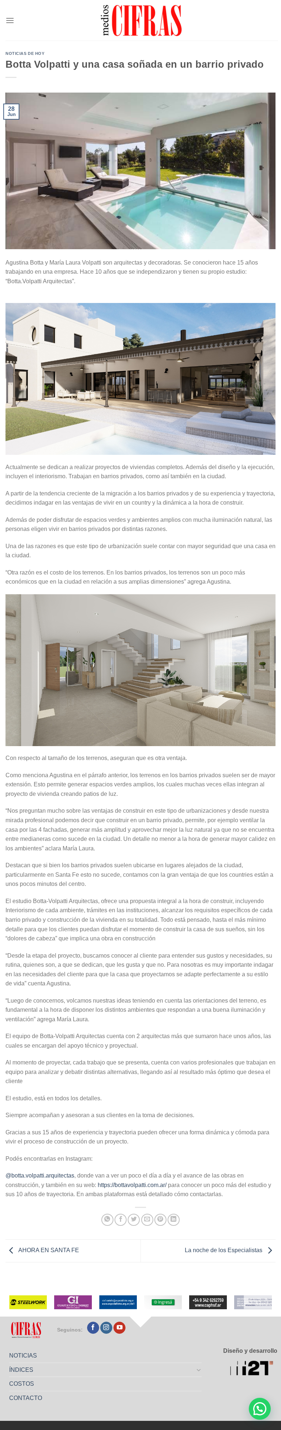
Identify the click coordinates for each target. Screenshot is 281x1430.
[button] (260, 1409)
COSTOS (21, 1384)
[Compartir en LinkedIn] (174, 1220)
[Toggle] (199, 1369)
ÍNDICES (21, 1370)
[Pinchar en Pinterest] (160, 1220)
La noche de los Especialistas (224, 1250)
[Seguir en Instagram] (106, 1328)
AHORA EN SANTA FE (48, 1250)
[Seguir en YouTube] (119, 1328)
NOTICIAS (23, 1355)
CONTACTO (25, 1398)
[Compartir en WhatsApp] (107, 1220)
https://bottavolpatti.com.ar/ (131, 1185)
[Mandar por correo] (147, 1220)
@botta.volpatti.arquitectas (39, 1175)
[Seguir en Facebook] (93, 1328)
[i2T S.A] (253, 1369)
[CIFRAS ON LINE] (142, 20)
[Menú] (9, 20)
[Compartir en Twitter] (134, 1220)
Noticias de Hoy (24, 53)
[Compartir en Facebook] (121, 1220)
